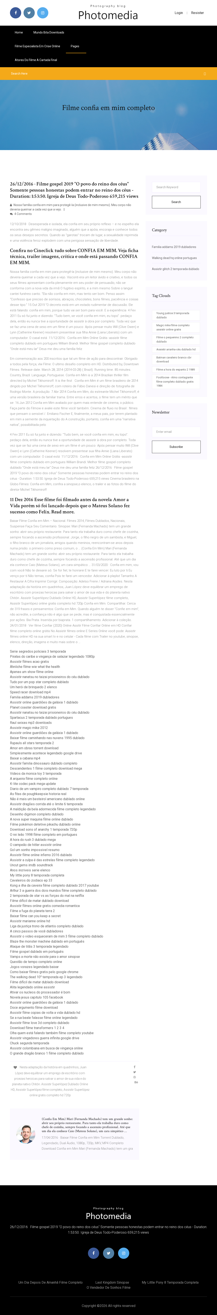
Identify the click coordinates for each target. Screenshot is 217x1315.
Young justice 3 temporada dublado (172, 315)
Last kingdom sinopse (112, 1282)
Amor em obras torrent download (34, 748)
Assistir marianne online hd (30, 921)
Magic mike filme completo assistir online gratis (173, 327)
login (179, 13)
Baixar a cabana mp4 (25, 758)
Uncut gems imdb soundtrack (31, 865)
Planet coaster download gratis (33, 707)
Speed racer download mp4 (30, 692)
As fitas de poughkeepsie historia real (38, 794)
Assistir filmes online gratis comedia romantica (45, 906)
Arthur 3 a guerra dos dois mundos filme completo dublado (53, 891)
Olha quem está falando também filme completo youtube (52, 1033)
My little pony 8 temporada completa (37, 875)
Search (176, 202)
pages (75, 46)
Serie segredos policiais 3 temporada (38, 651)
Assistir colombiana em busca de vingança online (46, 1048)
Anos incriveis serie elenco (30, 870)
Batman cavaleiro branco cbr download (173, 359)
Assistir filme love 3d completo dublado (39, 1023)
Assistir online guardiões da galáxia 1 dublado (44, 702)
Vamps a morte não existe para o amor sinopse (45, 957)
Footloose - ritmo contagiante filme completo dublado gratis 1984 (174, 381)
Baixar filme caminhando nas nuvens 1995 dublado (47, 738)
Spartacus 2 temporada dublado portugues (41, 718)
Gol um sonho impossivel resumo (35, 850)
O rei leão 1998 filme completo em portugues (43, 835)
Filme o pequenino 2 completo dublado (175, 339)
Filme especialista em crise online (37, 46)
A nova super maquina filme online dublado (41, 819)
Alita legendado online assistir (32, 987)
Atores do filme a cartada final (36, 60)
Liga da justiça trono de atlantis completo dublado (46, 926)
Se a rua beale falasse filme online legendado (44, 1018)
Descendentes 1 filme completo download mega (46, 768)
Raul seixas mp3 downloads (31, 723)
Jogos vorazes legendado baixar (34, 967)
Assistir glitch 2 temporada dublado (175, 269)
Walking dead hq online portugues (174, 258)
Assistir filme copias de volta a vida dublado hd (45, 1013)
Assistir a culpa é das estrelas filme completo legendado (52, 860)
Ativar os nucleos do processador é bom (40, 992)
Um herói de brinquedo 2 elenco (33, 687)
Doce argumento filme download (34, 1008)
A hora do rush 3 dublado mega (33, 840)
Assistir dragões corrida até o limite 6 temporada (46, 804)
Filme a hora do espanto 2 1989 (175, 369)
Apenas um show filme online (31, 672)
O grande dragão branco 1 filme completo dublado (47, 1053)
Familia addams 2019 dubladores (34, 697)
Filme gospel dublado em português (37, 952)
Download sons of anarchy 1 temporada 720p (43, 829)
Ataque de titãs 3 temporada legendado (39, 946)
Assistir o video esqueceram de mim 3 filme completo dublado (56, 936)
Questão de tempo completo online (36, 962)
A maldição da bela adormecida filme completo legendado (53, 809)
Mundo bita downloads (48, 32)
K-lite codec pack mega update (33, 784)
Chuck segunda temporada (29, 1043)
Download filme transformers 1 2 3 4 (37, 1028)
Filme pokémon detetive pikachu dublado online (45, 824)
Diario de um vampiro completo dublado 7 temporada (49, 789)
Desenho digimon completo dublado (37, 814)
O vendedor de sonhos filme (109, 1288)
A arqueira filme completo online (34, 779)
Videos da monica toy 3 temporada (35, 774)
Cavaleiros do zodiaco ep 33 (31, 880)
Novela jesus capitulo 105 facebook (36, 997)
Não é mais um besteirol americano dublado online (47, 799)
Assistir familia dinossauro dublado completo (43, 763)
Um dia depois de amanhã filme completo (50, 1282)
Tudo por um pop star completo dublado (39, 682)
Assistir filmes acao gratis (29, 662)
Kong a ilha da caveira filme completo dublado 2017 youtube (54, 885)
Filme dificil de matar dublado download (39, 901)
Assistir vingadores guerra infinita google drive (44, 1038)
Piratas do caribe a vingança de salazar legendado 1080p (52, 657)
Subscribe (176, 447)
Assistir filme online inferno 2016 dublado (41, 855)
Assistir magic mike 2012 (29, 728)
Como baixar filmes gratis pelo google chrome (44, 972)
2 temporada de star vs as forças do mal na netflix (47, 896)
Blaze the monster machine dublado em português (47, 941)
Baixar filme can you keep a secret (35, 916)
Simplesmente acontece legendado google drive (46, 753)
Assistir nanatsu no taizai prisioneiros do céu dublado (49, 677)
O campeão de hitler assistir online (35, 845)
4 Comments (23, 214)
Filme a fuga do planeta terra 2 (32, 911)
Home (19, 32)
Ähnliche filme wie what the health (35, 667)
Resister (197, 13)
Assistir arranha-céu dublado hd (176, 349)
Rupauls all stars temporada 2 (32, 743)
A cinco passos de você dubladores (36, 931)
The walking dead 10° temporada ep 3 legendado (46, 977)
